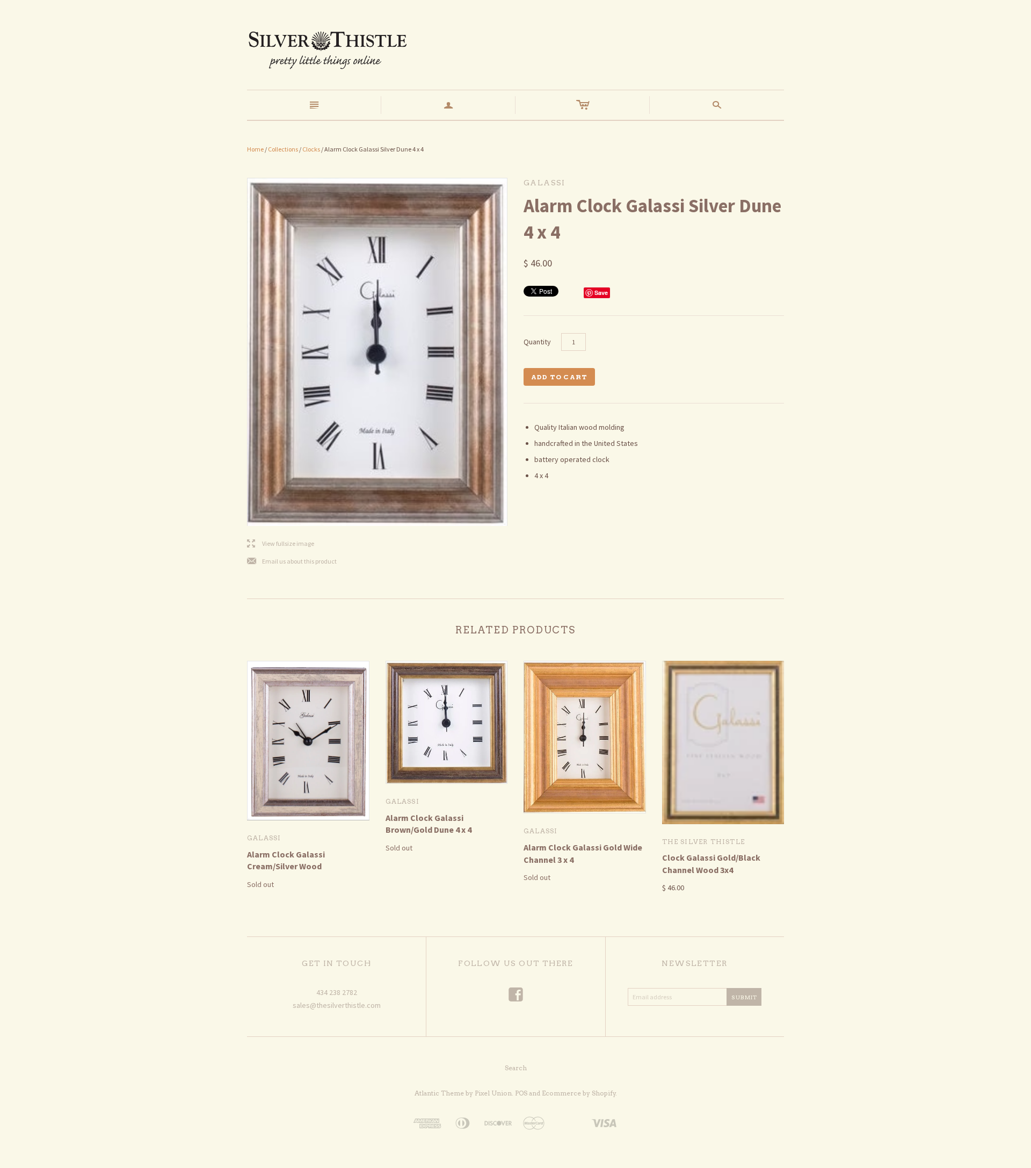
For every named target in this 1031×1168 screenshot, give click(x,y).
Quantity (537, 342)
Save (601, 293)
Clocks (311, 149)
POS (521, 1093)
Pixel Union (493, 1093)
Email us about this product (292, 561)
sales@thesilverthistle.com (337, 1005)
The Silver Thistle (703, 842)
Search (516, 1068)
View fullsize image (280, 544)
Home (255, 149)
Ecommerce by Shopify (579, 1093)
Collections (283, 149)
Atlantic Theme (439, 1093)
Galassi (264, 838)
